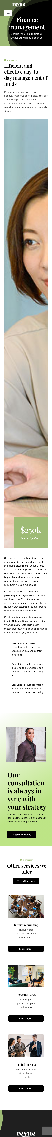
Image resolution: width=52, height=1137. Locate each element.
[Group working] (26, 1120)
